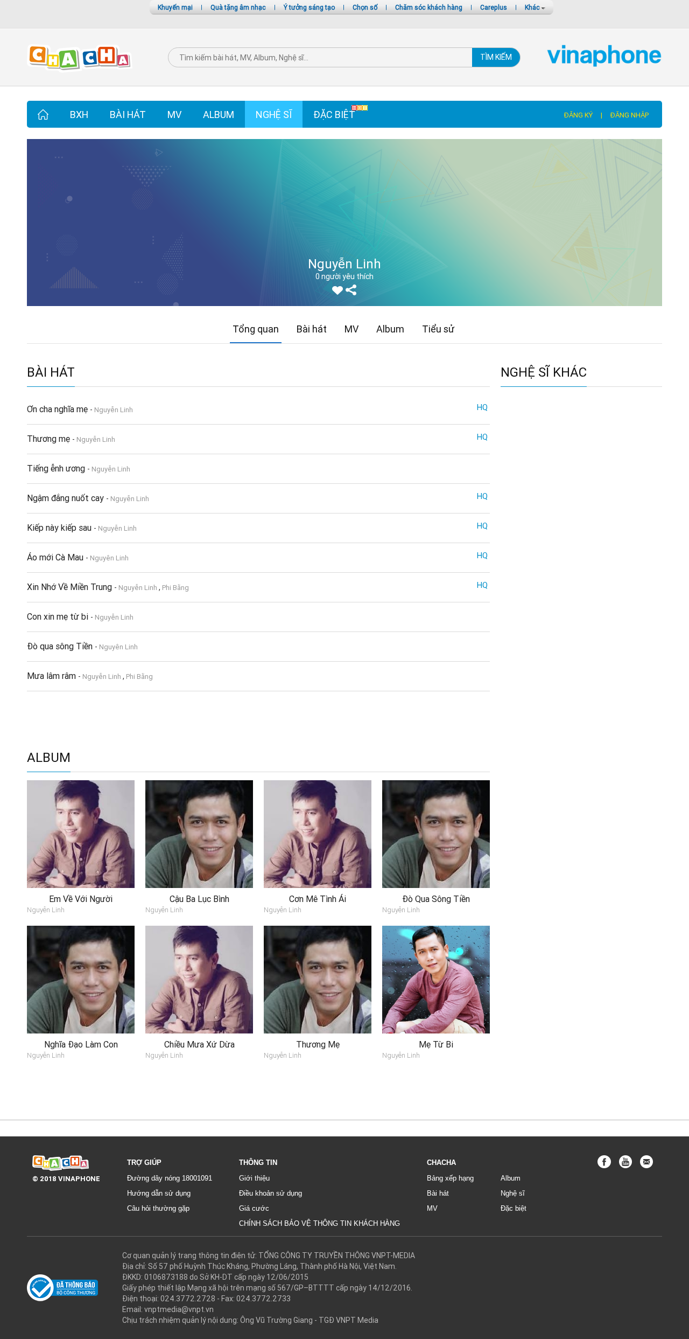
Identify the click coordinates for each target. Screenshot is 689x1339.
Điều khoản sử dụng (270, 1193)
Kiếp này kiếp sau (60, 527)
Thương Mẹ (318, 1044)
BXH (79, 114)
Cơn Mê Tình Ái (317, 898)
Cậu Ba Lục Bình (199, 898)
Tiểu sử (438, 329)
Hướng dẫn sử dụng (159, 1193)
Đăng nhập (629, 115)
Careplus (493, 7)
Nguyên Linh (109, 558)
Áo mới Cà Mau (56, 557)
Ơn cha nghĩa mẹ (58, 409)
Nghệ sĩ (274, 114)
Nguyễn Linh (113, 409)
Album (218, 114)
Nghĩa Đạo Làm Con (81, 1044)
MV (174, 114)
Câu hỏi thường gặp (158, 1208)
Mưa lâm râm (52, 675)
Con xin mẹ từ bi (58, 616)
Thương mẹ (49, 438)
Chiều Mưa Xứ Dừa (199, 1044)
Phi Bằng (175, 587)
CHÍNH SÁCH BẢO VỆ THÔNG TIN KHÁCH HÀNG (319, 1223)
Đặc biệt (334, 114)
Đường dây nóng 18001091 (169, 1178)
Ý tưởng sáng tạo (309, 7)
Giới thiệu (254, 1178)
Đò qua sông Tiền (61, 646)
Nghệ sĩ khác (544, 372)
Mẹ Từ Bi (436, 1044)
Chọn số (365, 7)
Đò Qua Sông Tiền (436, 898)
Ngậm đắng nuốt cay (66, 497)
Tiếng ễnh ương (57, 468)
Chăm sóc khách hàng (428, 7)
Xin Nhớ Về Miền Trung (70, 586)
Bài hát (128, 114)
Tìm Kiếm (496, 57)
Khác (533, 7)
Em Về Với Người (81, 898)
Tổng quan (256, 329)
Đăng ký (578, 115)
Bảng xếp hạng (450, 1178)
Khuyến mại (175, 7)
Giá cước (254, 1208)
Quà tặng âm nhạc (238, 7)
